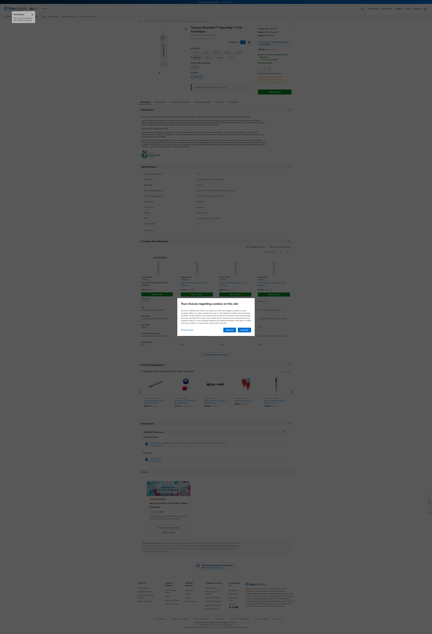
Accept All (244, 330)
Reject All (229, 330)
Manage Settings (187, 330)
